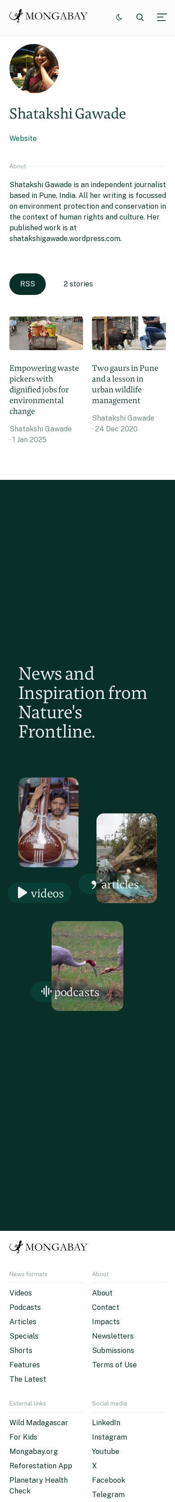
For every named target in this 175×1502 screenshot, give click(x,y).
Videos (47, 893)
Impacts (106, 1322)
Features (24, 1365)
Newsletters (113, 1336)
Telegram (108, 1494)
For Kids (23, 1437)
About (102, 1293)
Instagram (109, 1437)
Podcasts (77, 991)
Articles (120, 884)
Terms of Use (114, 1365)
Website (23, 138)
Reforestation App (40, 1466)
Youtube (105, 1451)
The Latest (27, 1379)
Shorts (20, 1350)
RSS (27, 284)
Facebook (108, 1480)
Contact (105, 1307)
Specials (24, 1336)
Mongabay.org (33, 1451)
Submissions (113, 1350)
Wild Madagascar (38, 1423)
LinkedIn (106, 1423)
